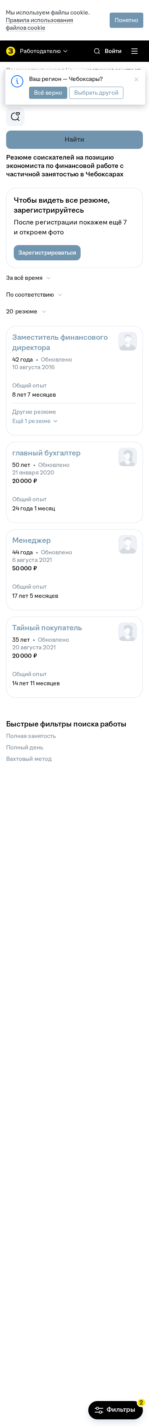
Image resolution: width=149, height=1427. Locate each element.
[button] (47, 252)
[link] (97, 51)
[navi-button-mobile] (134, 51)
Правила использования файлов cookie (39, 24)
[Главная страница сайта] (10, 51)
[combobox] (34, 295)
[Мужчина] (127, 341)
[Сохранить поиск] (15, 117)
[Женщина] (127, 457)
